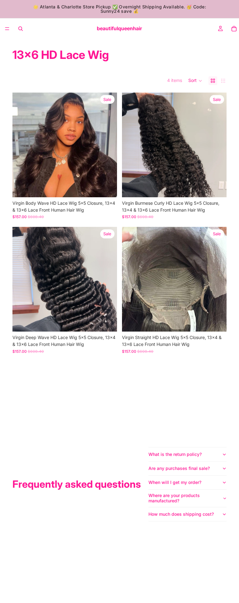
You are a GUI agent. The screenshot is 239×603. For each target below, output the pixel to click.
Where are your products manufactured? (174, 498)
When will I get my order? (174, 482)
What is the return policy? (175, 454)
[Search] (20, 29)
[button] (195, 81)
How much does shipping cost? (181, 514)
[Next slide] (107, 145)
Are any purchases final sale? (179, 468)
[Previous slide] (21, 145)
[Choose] (107, 187)
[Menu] (7, 29)
